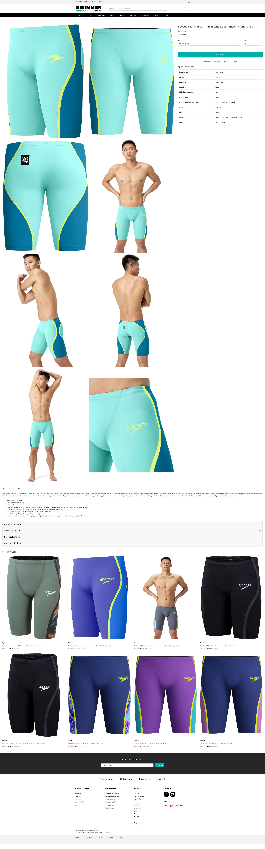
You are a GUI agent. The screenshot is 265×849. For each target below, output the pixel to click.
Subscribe (159, 765)
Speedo (218, 87)
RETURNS (226, 61)
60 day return (126, 779)
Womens (101, 15)
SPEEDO (92, 19)
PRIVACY (111, 837)
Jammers (219, 82)
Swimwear (220, 72)
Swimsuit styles (110, 799)
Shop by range (109, 808)
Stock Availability (12, 543)
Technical (219, 107)
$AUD (185, 2)
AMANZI (136, 793)
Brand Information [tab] (13, 524)
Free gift (161, 779)
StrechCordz (138, 817)
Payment (78, 799)
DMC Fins (137, 805)
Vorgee (136, 820)
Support (159, 2)
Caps (157, 15)
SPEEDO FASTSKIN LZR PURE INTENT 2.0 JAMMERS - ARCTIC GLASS (112, 19)
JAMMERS (85, 19)
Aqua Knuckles (139, 796)
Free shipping (106, 779)
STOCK (235, 61)
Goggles (133, 15)
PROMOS (100, 837)
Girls (90, 15)
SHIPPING (217, 61)
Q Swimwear (138, 811)
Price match (145, 779)
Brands (80, 15)
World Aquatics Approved (225, 102)
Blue (217, 112)
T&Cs (121, 837)
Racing (218, 97)
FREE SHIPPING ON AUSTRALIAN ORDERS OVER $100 (88, 1)
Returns (178, 2)
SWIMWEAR (78, 19)
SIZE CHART (207, 61)
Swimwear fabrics (110, 802)
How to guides (109, 805)
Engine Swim (138, 808)
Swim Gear (145, 15)
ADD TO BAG (220, 55)
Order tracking (79, 802)
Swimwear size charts (112, 793)
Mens (122, 15)
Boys (112, 15)
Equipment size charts (112, 796)
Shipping (168, 2)
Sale (166, 15)
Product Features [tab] (12, 537)
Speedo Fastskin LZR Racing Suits (229, 117)
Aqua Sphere (138, 799)
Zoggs (136, 823)
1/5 (217, 92)
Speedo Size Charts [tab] (13, 530)
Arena (136, 802)
